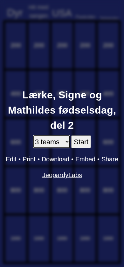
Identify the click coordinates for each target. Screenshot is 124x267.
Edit (11, 159)
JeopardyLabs (62, 174)
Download (55, 159)
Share (109, 159)
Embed (85, 159)
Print (29, 159)
